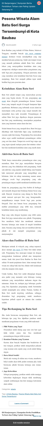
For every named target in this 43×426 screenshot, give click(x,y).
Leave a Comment (21, 403)
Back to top (37, 416)
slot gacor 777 (18, 249)
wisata (13, 389)
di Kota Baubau (12, 394)
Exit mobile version (21, 423)
